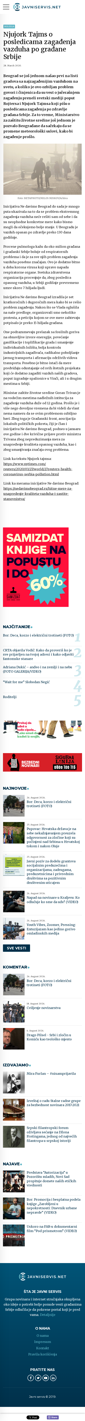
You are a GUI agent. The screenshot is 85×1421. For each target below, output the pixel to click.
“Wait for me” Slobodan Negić (26, 682)
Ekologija (9, 26)
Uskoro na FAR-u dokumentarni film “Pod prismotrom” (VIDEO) (52, 1229)
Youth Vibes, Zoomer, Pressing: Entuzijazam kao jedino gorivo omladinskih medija (51, 929)
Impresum (42, 1342)
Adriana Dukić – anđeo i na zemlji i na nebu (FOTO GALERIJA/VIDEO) (37, 669)
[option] (42, 169)
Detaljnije (47, 1315)
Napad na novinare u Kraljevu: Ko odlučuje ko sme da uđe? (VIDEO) (53, 900)
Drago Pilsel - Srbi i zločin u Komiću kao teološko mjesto (49, 1037)
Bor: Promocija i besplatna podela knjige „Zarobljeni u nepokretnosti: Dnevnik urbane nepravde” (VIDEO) (53, 1206)
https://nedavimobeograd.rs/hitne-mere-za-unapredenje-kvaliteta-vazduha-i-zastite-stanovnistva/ (37, 494)
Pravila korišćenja (42, 1354)
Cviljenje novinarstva (43, 1008)
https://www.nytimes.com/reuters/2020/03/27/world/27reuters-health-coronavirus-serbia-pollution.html (37, 469)
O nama (43, 1336)
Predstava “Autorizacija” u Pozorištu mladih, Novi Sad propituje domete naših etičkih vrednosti (51, 1178)
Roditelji (10, 697)
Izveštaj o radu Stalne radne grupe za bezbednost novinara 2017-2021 (54, 1103)
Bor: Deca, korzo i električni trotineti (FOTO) (38, 635)
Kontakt (42, 1348)
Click (53, 1417)
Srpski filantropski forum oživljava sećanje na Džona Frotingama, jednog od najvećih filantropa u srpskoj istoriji (52, 1134)
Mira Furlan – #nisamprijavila (51, 1074)
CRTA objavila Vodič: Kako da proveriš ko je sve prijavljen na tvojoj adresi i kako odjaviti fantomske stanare (38, 654)
